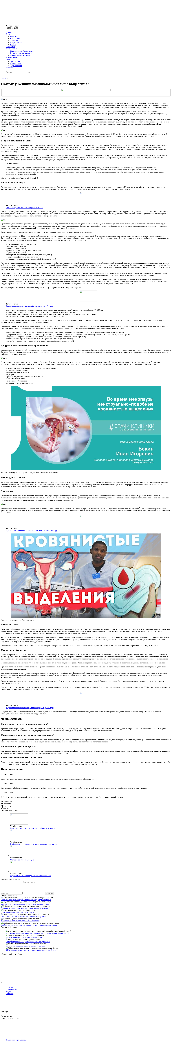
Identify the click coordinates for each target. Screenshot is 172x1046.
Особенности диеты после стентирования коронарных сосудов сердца (29, 925)
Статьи (13, 45)
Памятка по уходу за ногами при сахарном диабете (26, 946)
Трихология (10, 47)
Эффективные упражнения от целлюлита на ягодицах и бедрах (31, 950)
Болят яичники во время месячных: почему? (18, 912)
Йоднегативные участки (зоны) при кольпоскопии (30, 876)
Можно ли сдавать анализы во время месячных (24, 208)
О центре (14, 36)
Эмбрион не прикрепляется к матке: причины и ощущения (33, 844)
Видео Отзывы (16, 42)
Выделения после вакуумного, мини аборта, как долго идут (29, 708)
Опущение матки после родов (22, 860)
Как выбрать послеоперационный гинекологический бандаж (30, 306)
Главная (9, 32)
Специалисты (15, 38)
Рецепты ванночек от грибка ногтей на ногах (24, 937)
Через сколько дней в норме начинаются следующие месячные (26, 900)
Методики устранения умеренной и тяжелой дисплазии (28, 942)
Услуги (8, 992)
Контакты (9, 68)
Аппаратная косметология (20, 55)
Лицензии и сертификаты (16, 1040)
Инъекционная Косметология (22, 51)
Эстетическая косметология (21, 53)
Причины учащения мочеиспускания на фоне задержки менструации (33, 530)
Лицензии (14, 40)
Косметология (11, 49)
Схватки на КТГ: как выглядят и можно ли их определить (24, 917)
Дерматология (11, 57)
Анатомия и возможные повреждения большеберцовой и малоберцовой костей (37, 933)
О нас (8, 34)
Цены (8, 59)
